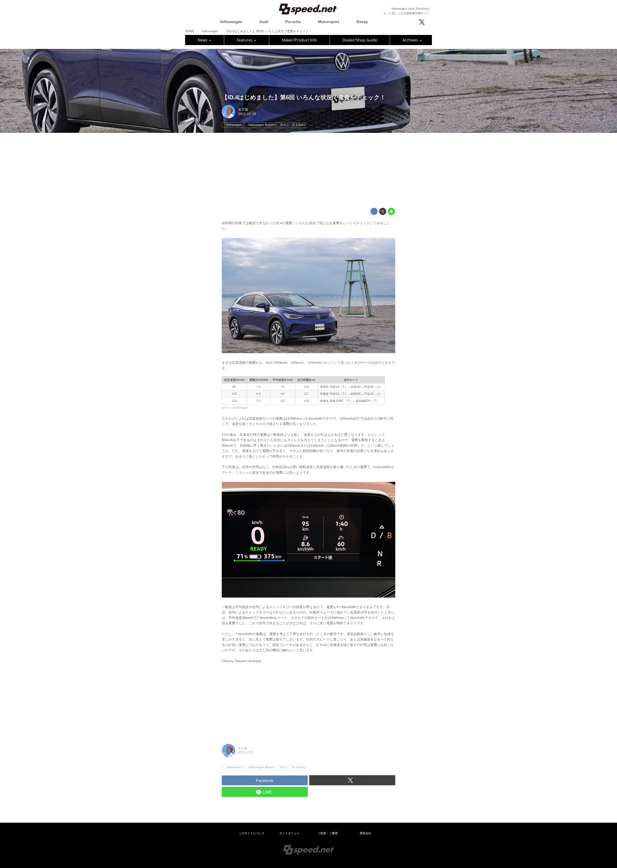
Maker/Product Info (299, 40)
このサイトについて (252, 833)
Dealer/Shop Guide (359, 40)
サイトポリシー (289, 833)
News (203, 40)
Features (245, 40)
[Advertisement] (308, 170)
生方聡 (243, 109)
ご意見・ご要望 (327, 833)
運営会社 (365, 833)
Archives (410, 40)
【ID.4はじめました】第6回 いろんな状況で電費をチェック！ (304, 97)
